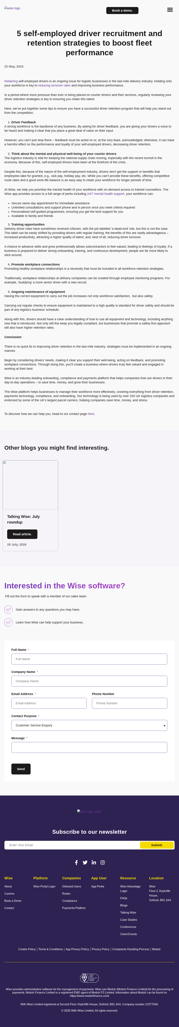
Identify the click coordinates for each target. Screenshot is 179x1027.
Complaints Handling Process (130, 949)
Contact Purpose (24, 716)
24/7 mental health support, (106, 194)
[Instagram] (102, 862)
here (91, 414)
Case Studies (128, 919)
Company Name (23, 672)
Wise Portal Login (44, 886)
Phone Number (103, 694)
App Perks (97, 886)
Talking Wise (128, 912)
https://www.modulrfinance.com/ (89, 995)
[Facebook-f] (76, 862)
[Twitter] (85, 862)
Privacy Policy (100, 949)
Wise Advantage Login (130, 888)
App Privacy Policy (77, 949)
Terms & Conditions (50, 949)
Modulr (156, 949)
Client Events (128, 934)
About (8, 886)
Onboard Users (71, 886)
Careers (9, 893)
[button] (170, 9)
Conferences (128, 926)
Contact (9, 908)
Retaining (11, 81)
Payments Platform (74, 908)
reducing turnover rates (54, 85)
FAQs (123, 898)
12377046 (151, 1004)
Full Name (19, 650)
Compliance (69, 900)
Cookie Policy (27, 949)
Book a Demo (12, 900)
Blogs (123, 905)
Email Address (22, 694)
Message (18, 738)
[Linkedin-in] (93, 862)
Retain (66, 893)
